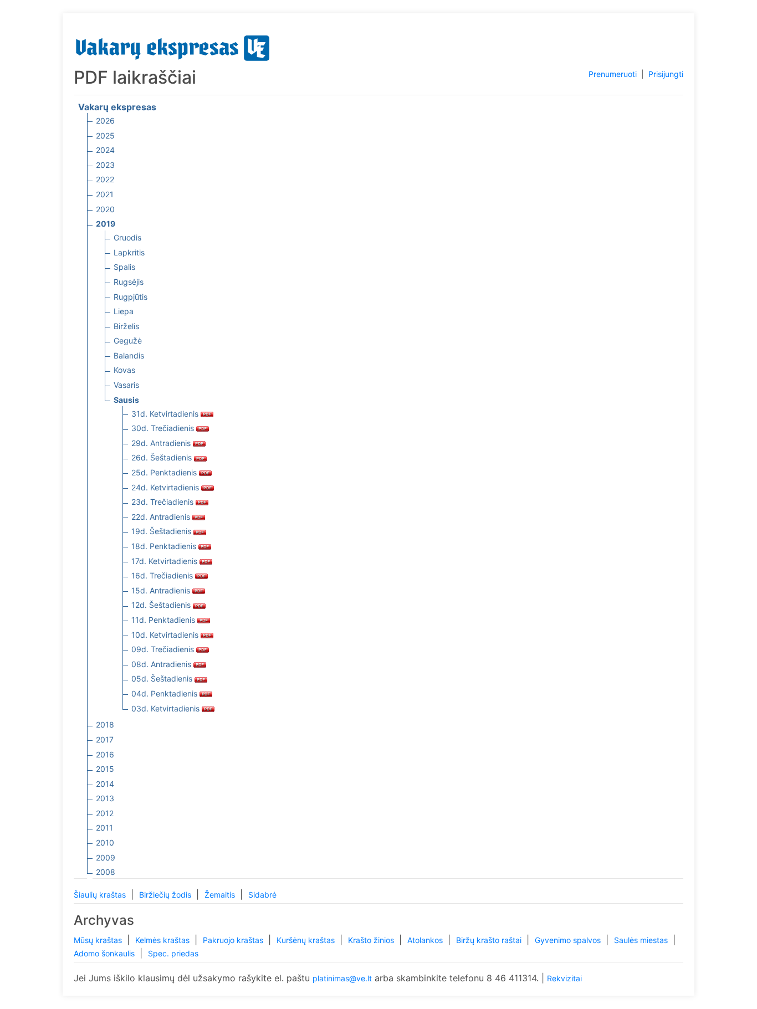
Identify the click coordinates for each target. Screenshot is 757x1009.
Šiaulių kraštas (101, 894)
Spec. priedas (173, 953)
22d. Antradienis (161, 516)
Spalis (124, 267)
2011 (104, 827)
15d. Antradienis (161, 590)
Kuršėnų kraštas (307, 940)
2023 (105, 165)
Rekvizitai (564, 978)
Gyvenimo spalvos (569, 940)
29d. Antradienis (162, 443)
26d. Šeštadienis (162, 457)
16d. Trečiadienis (163, 575)
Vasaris (126, 385)
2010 (105, 842)
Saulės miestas (642, 940)
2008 (105, 872)
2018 (105, 724)
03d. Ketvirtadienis (166, 708)
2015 (105, 769)
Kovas (124, 370)
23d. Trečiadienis (163, 501)
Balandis (129, 355)
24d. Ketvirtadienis (166, 487)
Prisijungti (665, 74)
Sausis (126, 399)
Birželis (126, 326)
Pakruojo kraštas (234, 940)
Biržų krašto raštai (490, 940)
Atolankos (426, 940)
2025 (105, 135)
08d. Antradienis (162, 664)
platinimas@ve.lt (342, 978)
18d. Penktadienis (164, 546)
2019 (105, 223)
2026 (105, 120)
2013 (105, 798)
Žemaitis (220, 894)
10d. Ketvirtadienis (166, 634)
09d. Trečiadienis (163, 649)
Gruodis (127, 237)
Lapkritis (129, 252)
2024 (105, 150)
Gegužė (128, 340)
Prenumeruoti (613, 74)
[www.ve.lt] (173, 45)
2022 (105, 179)
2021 (105, 194)
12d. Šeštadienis (162, 605)
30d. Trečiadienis (163, 428)
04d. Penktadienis (165, 693)
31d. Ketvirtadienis (166, 413)
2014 (105, 783)
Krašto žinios (372, 940)
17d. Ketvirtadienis (165, 561)
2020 (105, 209)
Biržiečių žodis (166, 894)
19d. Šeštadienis (162, 531)
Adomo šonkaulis (105, 953)
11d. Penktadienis (164, 619)
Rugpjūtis (130, 296)
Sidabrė (262, 894)
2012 (105, 813)
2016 (105, 754)
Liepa (124, 311)
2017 (105, 739)
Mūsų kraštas (99, 940)
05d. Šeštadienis (163, 678)
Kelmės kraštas (163, 940)
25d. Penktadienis (165, 472)
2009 (105, 857)
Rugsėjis (129, 281)
